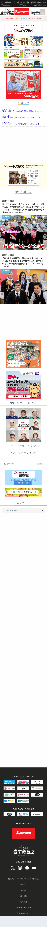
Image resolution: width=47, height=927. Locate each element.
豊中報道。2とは (35, 19)
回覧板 (17, 19)
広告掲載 (23, 896)
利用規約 (23, 902)
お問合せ (23, 890)
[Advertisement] (23, 145)
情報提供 (10, 19)
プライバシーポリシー (23, 907)
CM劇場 (24, 19)
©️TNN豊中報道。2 (23, 913)
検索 (39, 464)
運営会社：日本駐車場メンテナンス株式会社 (23, 879)
